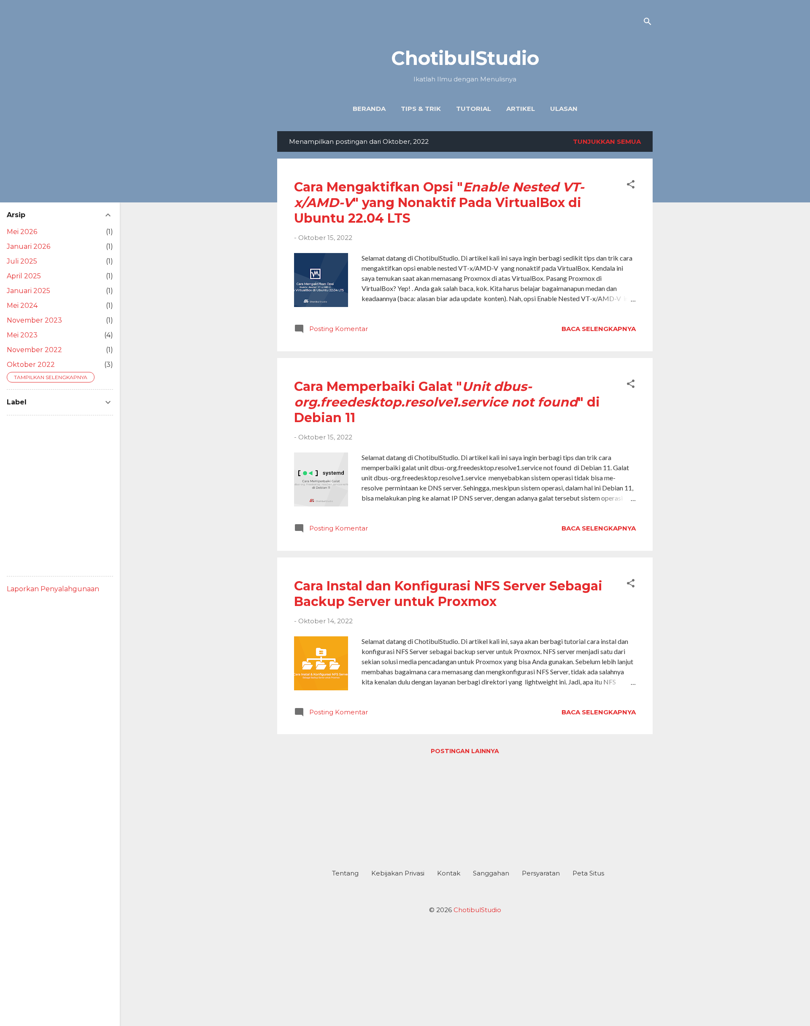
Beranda (369, 109)
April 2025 (24, 276)
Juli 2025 (22, 261)
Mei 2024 (22, 306)
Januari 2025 (28, 291)
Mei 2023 (22, 335)
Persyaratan (541, 873)
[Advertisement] (465, 808)
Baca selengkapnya (599, 329)
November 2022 (34, 350)
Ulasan (564, 109)
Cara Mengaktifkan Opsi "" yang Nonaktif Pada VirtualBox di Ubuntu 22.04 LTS (439, 202)
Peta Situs (588, 873)
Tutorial (473, 109)
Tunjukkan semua (607, 141)
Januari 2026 (28, 246)
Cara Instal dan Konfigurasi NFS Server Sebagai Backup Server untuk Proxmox (448, 593)
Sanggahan (491, 873)
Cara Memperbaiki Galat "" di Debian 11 (447, 402)
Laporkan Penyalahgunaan (53, 589)
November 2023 (34, 320)
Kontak (448, 873)
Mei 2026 (22, 232)
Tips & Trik (421, 109)
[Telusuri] (648, 23)
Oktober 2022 (31, 365)
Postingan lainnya (465, 751)
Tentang (345, 873)
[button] (631, 185)
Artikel (520, 109)
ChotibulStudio (465, 58)
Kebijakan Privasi (397, 873)
